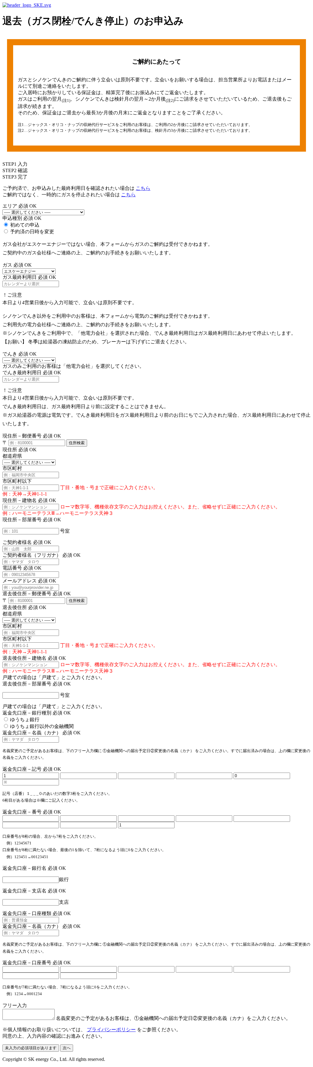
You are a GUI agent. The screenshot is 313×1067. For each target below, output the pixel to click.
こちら (143, 188)
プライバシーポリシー (111, 1029)
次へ (67, 1048)
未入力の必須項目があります (31, 1048)
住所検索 (77, 443)
